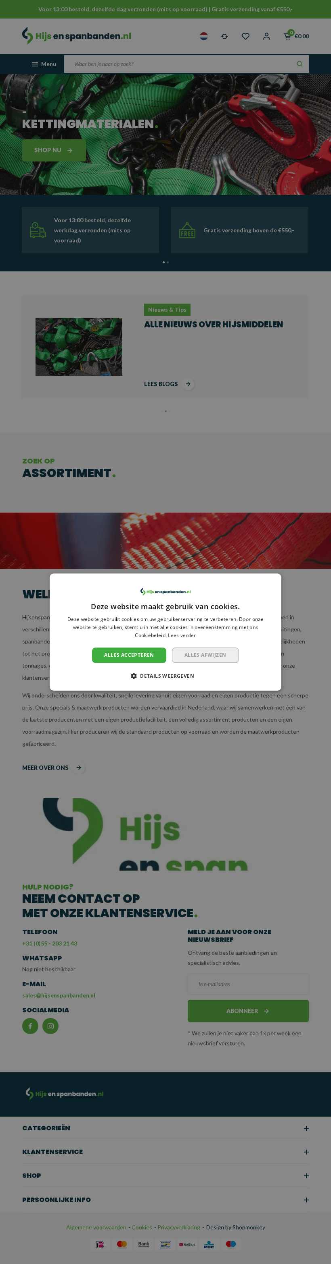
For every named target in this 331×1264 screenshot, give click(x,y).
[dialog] (165, 632)
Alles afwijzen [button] (205, 655)
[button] (165, 676)
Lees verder (182, 635)
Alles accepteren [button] (129, 655)
